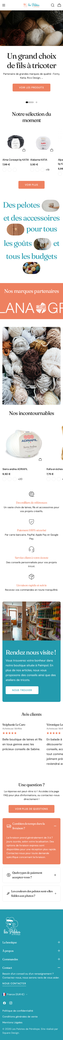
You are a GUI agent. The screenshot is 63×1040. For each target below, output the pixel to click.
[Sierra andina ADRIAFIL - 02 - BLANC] (4, 479)
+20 (20, 479)
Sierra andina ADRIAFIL (15, 469)
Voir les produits (31, 87)
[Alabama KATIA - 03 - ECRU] (42, 170)
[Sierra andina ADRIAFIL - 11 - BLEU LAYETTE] (15, 479)
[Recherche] (52, 5)
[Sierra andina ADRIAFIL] (23, 442)
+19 (47, 169)
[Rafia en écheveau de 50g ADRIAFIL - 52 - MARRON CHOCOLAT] (48, 479)
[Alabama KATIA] (43, 141)
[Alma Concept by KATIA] (15, 141)
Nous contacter (14, 983)
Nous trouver (22, 690)
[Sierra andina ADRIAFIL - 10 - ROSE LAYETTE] (9, 479)
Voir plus (31, 184)
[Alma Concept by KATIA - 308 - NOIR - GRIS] (15, 170)
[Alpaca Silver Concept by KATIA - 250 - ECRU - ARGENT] (60, 174)
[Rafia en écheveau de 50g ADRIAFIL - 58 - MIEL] (54, 479)
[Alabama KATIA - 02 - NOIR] (37, 170)
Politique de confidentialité (17, 1010)
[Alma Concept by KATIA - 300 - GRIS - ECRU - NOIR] (4, 170)
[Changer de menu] (3, 5)
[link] (50, 206)
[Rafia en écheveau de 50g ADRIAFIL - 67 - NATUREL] (59, 479)
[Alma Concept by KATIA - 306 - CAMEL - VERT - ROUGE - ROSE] (9, 170)
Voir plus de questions (31, 809)
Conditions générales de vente (20, 1016)
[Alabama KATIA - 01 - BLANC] (32, 170)
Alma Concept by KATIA (15, 159)
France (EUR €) (15, 994)
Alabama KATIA (38, 159)
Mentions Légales (12, 1022)
